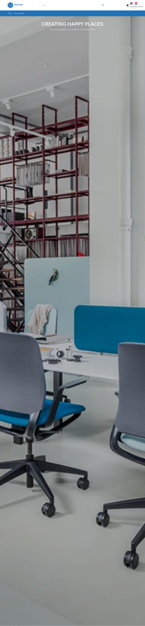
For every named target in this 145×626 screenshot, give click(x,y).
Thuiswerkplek (19, 13)
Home (10, 13)
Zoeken (103, 5)
